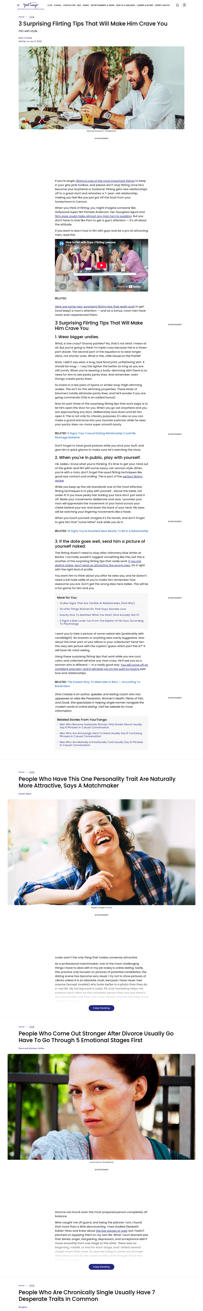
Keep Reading (101, 1008)
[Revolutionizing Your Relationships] (31, 5)
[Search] (176, 5)
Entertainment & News (102, 5)
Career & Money (145, 5)
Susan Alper (25, 793)
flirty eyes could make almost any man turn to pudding (93, 216)
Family (86, 5)
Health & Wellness (125, 5)
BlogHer (23, 1307)
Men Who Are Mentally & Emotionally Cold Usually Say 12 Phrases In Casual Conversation (101, 744)
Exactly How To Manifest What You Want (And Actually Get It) (99, 614)
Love (50, 5)
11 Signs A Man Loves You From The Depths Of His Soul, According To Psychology (101, 622)
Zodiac (58, 5)
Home (21, 16)
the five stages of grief (111, 1231)
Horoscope (69, 5)
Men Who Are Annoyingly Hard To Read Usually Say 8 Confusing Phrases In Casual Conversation (101, 735)
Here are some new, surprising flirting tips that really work (95, 306)
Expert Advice (162, 5)
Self (79, 5)
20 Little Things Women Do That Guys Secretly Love (93, 609)
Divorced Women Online (31, 1048)
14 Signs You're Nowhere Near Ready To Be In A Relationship (107, 531)
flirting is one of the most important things (105, 181)
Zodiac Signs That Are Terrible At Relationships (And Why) (97, 603)
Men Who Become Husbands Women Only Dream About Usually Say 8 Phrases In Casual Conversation (101, 726)
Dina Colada (25, 38)
